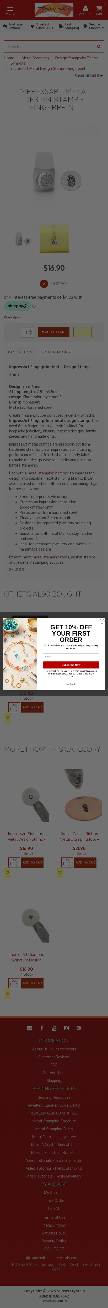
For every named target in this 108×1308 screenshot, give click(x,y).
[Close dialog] (102, 621)
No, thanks (71, 684)
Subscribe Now (71, 664)
